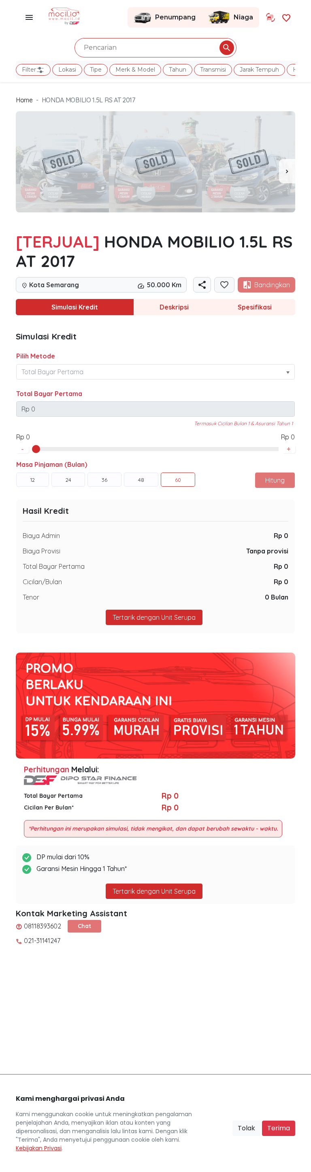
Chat (84, 926)
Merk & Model (135, 69)
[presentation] (287, 171)
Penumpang (175, 17)
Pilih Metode (35, 356)
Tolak (246, 1128)
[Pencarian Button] (226, 47)
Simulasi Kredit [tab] (74, 307)
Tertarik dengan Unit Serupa (154, 891)
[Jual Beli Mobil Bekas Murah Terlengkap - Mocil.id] (64, 15)
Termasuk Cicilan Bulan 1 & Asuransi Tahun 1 (243, 423)
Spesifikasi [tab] (255, 307)
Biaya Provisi (41, 551)
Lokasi (67, 69)
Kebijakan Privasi (39, 1148)
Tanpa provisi (267, 551)
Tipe (96, 69)
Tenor (31, 597)
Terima (278, 1128)
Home (24, 100)
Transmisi (213, 69)
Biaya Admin (41, 536)
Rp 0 (281, 536)
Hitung (275, 480)
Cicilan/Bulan (42, 582)
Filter (29, 69)
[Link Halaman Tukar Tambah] (270, 17)
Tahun (177, 69)
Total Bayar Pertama (49, 394)
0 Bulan (276, 597)
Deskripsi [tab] (174, 307)
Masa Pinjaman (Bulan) (51, 464)
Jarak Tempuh (259, 69)
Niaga (243, 17)
